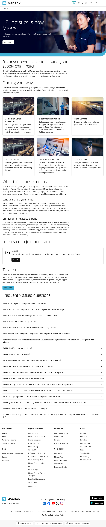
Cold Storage (33, 470)
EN (82, 3)
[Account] (96, 3)
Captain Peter (59, 464)
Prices (4, 433)
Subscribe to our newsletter (79, 523)
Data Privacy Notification (46, 511)
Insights (57, 440)
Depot (30, 467)
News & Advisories (61, 433)
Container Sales (85, 447)
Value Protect (33, 482)
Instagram (61, 503)
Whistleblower (29, 511)
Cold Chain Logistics (35, 460)
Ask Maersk (74, 3)
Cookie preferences (77, 511)
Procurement (85, 443)
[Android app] (97, 503)
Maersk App (58, 457)
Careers (16, 260)
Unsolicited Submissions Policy (53, 515)
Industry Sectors (60, 437)
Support (91, 3)
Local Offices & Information (12, 454)
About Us (83, 437)
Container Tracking (9, 440)
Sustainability (85, 453)
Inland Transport (34, 440)
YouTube (53, 503)
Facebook (48, 503)
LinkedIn (44, 503)
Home (4, 9)
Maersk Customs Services (37, 437)
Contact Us (6, 460)
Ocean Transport (34, 433)
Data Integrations (60, 460)
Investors (83, 440)
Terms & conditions (14, 511)
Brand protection (92, 511)
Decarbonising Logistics (36, 479)
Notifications (86, 2)
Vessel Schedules (8, 443)
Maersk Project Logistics (37, 463)
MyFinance (58, 454)
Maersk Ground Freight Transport (36, 474)
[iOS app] (97, 498)
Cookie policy (62, 511)
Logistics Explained (61, 443)
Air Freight (32, 450)
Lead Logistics (33, 443)
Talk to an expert (26, 523)
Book (4, 437)
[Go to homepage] (11, 3)
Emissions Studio (60, 467)
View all (31, 486)
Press (82, 450)
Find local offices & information (50, 523)
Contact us (8, 42)
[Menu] (101, 3)
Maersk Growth (85, 460)
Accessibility (84, 457)
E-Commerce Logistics (36, 453)
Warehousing (33, 447)
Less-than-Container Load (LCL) (39, 457)
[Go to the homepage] (11, 500)
